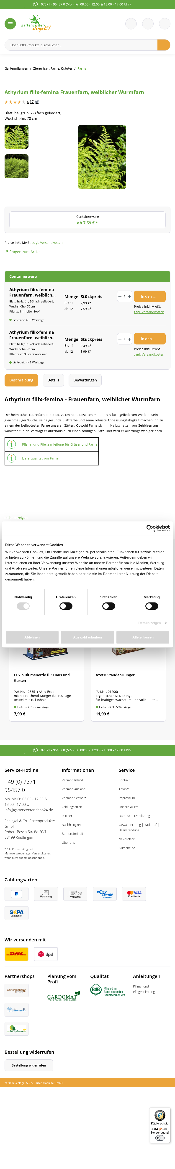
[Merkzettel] (131, 23)
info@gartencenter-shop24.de (29, 809)
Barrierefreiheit (72, 833)
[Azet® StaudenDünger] (128, 653)
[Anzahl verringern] (119, 296)
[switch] (65, 606)
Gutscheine (127, 848)
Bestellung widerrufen (29, 1065)
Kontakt (124, 780)
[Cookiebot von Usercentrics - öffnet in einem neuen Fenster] (150, 528)
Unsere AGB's (129, 807)
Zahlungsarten (72, 807)
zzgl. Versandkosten (47, 242)
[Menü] (10, 23)
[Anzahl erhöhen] (129, 296)
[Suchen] (163, 45)
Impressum (127, 798)
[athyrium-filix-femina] (102, 157)
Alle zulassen (143, 637)
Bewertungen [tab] (85, 380)
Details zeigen (149, 623)
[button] (16, 517)
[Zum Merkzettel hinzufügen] (161, 134)
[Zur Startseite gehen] (53, 23)
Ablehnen (32, 637)
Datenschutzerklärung (134, 816)
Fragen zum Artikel (25, 251)
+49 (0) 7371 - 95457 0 (22, 785)
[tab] (21, 380)
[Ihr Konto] (164, 23)
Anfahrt (124, 789)
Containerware (87, 220)
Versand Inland (72, 780)
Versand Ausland (73, 789)
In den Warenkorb (153, 296)
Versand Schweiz (74, 798)
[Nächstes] (160, 157)
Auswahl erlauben (87, 637)
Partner (67, 816)
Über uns (68, 842)
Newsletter (126, 839)
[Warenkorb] (148, 23)
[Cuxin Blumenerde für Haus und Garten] (46, 653)
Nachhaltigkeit (72, 824)
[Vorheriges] (44, 157)
